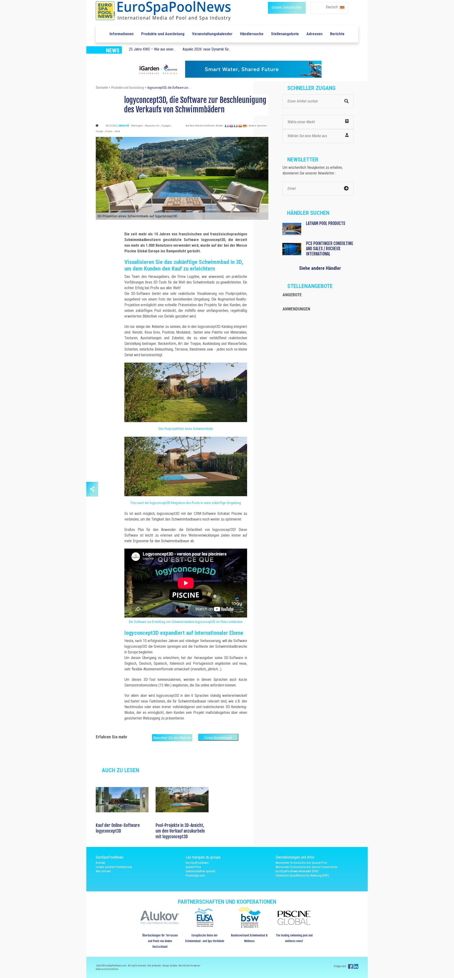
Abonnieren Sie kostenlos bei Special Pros (301, 862)
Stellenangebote (285, 33)
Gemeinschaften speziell (200, 871)
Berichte (337, 33)
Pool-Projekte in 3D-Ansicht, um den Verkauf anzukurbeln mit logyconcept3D (180, 831)
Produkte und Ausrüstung (162, 33)
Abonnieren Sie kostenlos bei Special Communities (306, 867)
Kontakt (100, 862)
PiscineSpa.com (195, 875)
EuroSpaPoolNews (197, 862)
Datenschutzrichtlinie (107, 969)
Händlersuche (251, 33)
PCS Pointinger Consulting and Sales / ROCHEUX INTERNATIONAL (329, 248)
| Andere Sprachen (257, 125)
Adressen (314, 33)
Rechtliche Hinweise (189, 965)
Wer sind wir (103, 871)
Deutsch (332, 7)
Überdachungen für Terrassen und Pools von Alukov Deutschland (160, 941)
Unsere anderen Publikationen (114, 867)
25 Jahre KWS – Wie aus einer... (152, 49)
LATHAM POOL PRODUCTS (325, 223)
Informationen (121, 33)
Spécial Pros (193, 867)
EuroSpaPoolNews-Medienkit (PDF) (297, 871)
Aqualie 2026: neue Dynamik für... (207, 49)
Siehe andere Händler (320, 268)
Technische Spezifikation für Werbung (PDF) (302, 875)
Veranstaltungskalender (212, 33)
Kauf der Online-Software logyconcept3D (118, 828)
